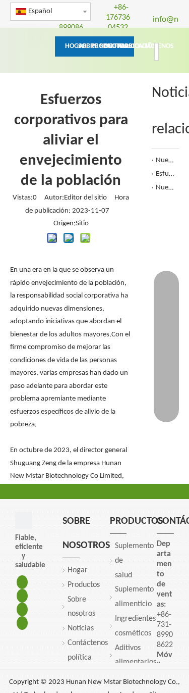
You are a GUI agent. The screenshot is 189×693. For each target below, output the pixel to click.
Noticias (81, 628)
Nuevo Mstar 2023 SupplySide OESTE (165, 160)
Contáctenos (88, 643)
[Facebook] (22, 582)
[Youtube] (22, 623)
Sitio (82, 223)
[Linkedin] (22, 596)
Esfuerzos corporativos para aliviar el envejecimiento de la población (165, 174)
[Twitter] (22, 609)
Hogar (78, 570)
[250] (23, 520)
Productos (84, 585)
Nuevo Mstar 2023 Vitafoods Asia (165, 187)
